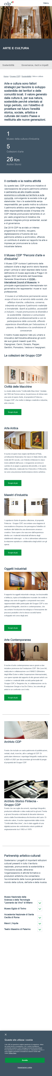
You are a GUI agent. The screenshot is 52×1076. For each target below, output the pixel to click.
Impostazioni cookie (25, 1067)
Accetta (25, 1060)
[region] (26, 1053)
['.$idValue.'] (39, 903)
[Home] (7, 3)
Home (6, 76)
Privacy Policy (12, 1053)
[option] (26, 33)
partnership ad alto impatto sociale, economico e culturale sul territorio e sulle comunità (24, 195)
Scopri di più (13, 412)
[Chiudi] (5, 1034)
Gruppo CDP (15, 76)
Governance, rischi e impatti (34, 65)
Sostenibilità (8, 65)
